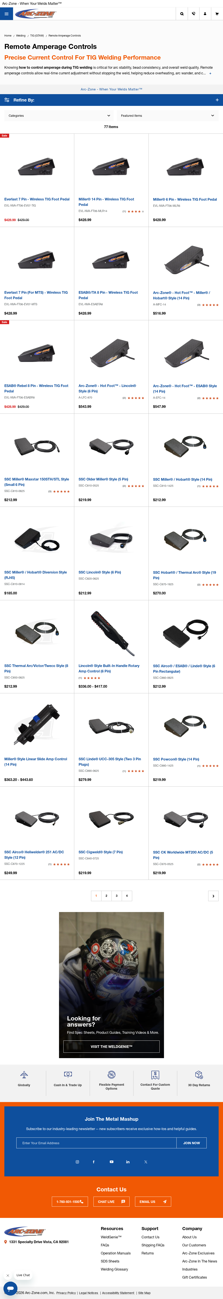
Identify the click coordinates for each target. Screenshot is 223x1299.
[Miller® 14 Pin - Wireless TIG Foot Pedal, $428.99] (111, 166)
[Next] (213, 896)
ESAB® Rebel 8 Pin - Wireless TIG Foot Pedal (36, 388)
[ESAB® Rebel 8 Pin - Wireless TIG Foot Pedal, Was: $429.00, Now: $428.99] (37, 353)
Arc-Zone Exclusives (198, 1253)
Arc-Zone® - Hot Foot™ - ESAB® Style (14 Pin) (185, 389)
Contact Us (150, 1237)
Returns (148, 1253)
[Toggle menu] (6, 13)
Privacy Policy (66, 1293)
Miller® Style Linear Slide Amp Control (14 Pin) (35, 762)
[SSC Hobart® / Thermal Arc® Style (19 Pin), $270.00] (186, 540)
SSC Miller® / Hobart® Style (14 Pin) (182, 479)
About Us (189, 1237)
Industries (190, 1269)
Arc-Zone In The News (199, 1261)
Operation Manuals (116, 1253)
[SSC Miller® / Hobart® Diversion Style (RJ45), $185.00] (37, 540)
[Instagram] (77, 1161)
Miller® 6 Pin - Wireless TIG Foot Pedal (185, 199)
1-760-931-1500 (67, 1202)
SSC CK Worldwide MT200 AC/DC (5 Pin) (183, 855)
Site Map (144, 1293)
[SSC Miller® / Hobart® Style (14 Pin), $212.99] (186, 447)
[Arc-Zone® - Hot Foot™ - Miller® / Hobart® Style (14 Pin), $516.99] (186, 260)
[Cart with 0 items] (217, 13)
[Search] (182, 13)
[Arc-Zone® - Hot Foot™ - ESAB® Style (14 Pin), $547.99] (186, 353)
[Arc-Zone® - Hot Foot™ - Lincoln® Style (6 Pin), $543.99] (111, 353)
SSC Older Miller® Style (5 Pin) (103, 479)
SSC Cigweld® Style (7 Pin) (101, 852)
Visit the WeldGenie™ (111, 1046)
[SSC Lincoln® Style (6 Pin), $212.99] (111, 540)
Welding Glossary (114, 1269)
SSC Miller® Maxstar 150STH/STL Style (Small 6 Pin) (36, 482)
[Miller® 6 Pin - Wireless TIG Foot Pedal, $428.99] (186, 166)
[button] (24, 1076)
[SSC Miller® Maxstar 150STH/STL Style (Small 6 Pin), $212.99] (37, 447)
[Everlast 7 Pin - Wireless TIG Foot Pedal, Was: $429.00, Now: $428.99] (37, 166)
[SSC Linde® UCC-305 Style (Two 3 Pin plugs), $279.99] (111, 726)
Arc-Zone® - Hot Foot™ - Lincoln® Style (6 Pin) (107, 388)
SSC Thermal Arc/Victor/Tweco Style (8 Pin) (36, 668)
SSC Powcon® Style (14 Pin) (176, 759)
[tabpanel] (111, 985)
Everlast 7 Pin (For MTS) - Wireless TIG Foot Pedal (36, 295)
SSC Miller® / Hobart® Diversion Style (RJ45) (35, 575)
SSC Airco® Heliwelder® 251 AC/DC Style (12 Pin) (34, 855)
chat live (106, 1202)
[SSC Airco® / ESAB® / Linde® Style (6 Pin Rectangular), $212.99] (186, 633)
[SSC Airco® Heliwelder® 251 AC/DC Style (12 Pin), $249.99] (37, 819)
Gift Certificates (194, 1277)
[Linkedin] (127, 1161)
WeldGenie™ (111, 1237)
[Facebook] (93, 1161)
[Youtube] (111, 1161)
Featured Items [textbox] (131, 116)
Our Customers (194, 1245)
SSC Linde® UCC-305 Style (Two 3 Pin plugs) (110, 762)
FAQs (105, 1245)
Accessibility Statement (118, 1293)
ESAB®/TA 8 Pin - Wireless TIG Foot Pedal (108, 295)
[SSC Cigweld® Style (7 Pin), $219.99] (111, 819)
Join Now (191, 1143)
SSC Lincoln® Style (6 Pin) (100, 572)
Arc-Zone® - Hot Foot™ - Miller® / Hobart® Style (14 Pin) (181, 295)
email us (147, 1202)
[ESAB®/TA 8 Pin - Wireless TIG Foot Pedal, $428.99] (111, 260)
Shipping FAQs (153, 1245)
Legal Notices (89, 1293)
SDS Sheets (110, 1261)
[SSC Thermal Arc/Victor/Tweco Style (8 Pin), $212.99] (37, 633)
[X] (145, 1161)
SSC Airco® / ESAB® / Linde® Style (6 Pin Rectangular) (184, 669)
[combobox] (168, 115)
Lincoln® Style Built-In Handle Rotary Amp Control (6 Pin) (109, 668)
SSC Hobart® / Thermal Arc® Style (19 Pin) (184, 575)
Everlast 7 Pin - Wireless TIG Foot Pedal (36, 199)
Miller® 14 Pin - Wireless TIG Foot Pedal (106, 202)
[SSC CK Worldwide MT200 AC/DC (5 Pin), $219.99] (186, 819)
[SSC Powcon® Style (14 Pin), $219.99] (186, 726)
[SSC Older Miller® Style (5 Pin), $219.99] (111, 447)
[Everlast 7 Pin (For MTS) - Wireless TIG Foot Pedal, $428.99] (37, 260)
